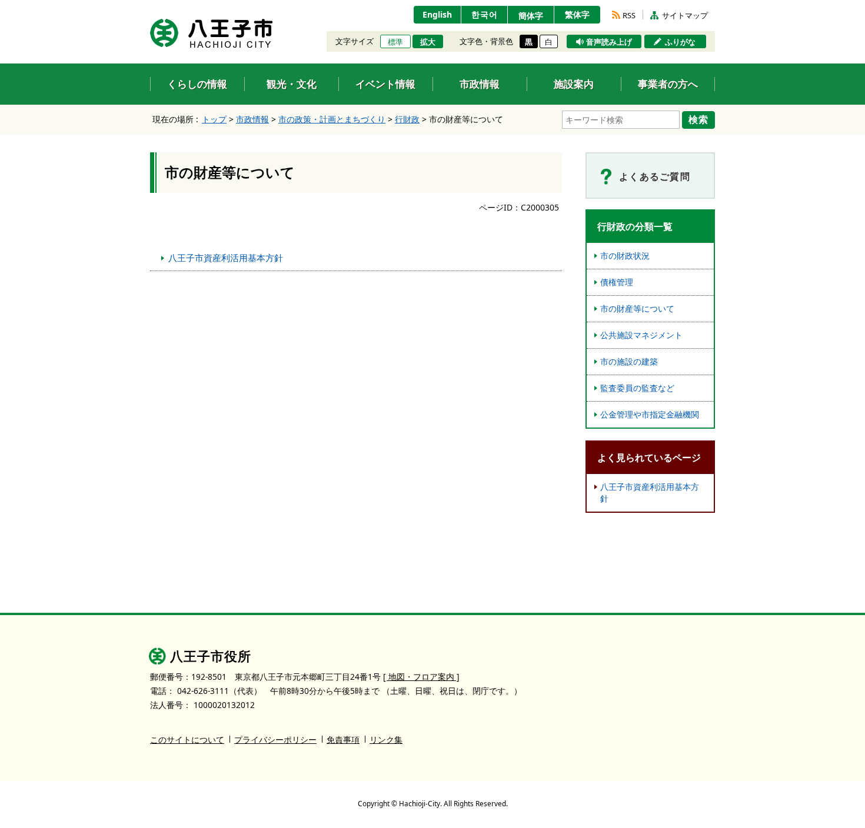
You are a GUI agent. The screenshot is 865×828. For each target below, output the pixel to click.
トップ (214, 119)
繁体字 (577, 14)
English (437, 14)
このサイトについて (187, 739)
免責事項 (343, 739)
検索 (698, 119)
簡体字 (530, 15)
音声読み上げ (609, 41)
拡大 (427, 41)
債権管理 (616, 282)
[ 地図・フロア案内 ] (421, 676)
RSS (629, 15)
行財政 (407, 119)
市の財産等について (637, 308)
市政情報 (252, 119)
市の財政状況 (625, 255)
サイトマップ (685, 15)
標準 (395, 41)
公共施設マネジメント (641, 334)
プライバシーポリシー (275, 739)
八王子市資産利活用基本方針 (225, 257)
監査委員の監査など (637, 387)
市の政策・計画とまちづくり (331, 119)
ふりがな (680, 41)
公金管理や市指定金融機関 (649, 414)
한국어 (484, 14)
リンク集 (386, 739)
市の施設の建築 (629, 361)
